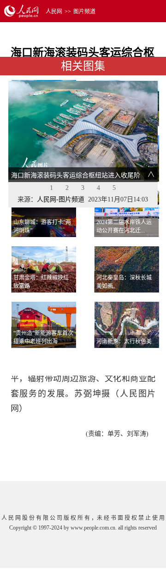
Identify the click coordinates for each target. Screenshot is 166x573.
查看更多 (133, 359)
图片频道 (84, 11)
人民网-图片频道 (60, 199)
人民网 (54, 11)
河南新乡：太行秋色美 (124, 341)
